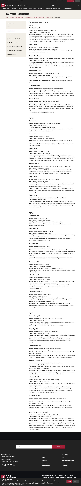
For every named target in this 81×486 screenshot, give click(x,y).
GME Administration (5, 8)
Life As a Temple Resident (12, 42)
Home (7, 17)
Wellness (14, 8)
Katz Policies (65, 465)
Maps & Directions (46, 462)
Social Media (46, 477)
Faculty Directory (63, 1)
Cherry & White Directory (48, 475)
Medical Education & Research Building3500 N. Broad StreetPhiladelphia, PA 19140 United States (9, 459)
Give (63, 457)
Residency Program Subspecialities (14, 50)
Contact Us (44, 460)
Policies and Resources (67, 8)
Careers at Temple (71, 477)
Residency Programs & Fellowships (35, 8)
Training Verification (23, 8)
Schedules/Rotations (11, 54)
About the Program (11, 23)
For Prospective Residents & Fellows (52, 8)
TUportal (52, 477)
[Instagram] (5, 465)
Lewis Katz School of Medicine (17, 1)
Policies (71, 475)
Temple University (5, 1)
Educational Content (11, 34)
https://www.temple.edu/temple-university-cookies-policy (13, 484)
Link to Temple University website (9, 477)
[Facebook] (2, 465)
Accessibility (63, 477)
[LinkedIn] (8, 465)
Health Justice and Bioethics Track (14, 38)
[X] (14, 465)
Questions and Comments (68, 460)
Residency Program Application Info (14, 46)
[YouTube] (11, 465)
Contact (66, 475)
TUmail (57, 477)
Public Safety (65, 454)
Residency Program (49, 17)
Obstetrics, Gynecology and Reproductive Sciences (34, 17)
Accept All (69, 481)
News (58, 1)
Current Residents (11, 31)
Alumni (8, 27)
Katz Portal (64, 462)
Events (43, 457)
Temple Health (53, 1)
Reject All (75, 481)
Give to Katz (70, 1)
